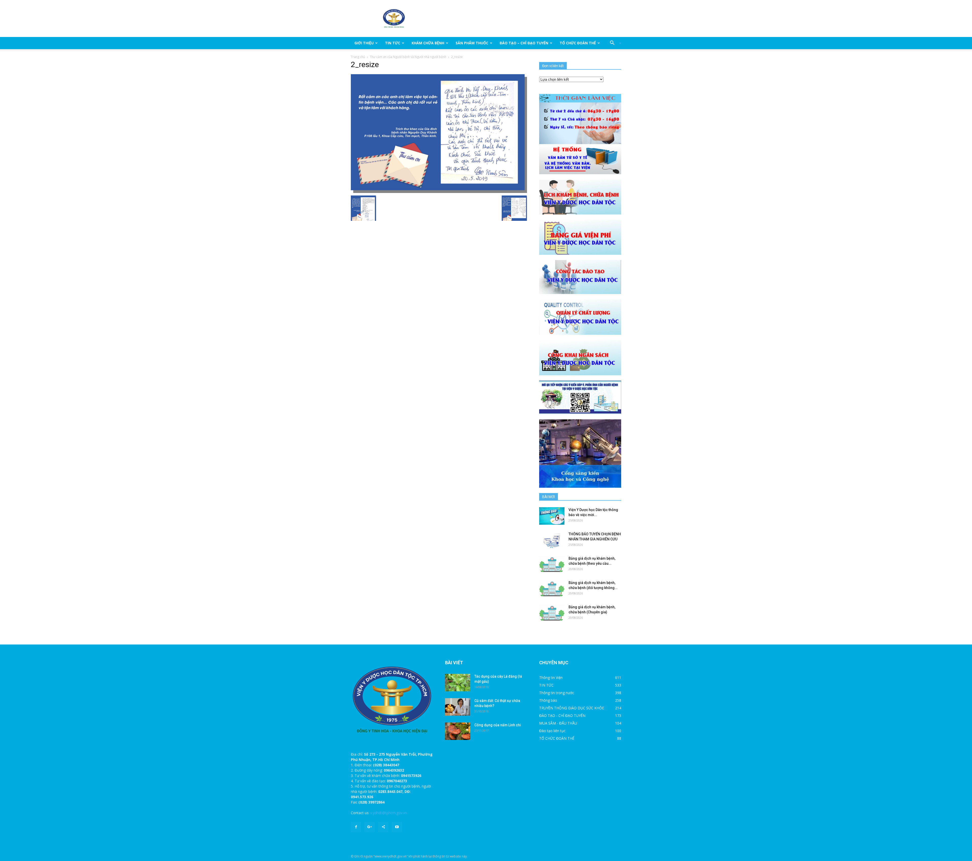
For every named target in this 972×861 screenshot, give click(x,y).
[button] (613, 43)
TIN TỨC (392, 43)
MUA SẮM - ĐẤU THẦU (558, 723)
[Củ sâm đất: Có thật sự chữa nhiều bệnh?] (457, 707)
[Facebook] (356, 827)
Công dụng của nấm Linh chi (497, 725)
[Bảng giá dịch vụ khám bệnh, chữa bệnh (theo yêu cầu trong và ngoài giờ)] (551, 564)
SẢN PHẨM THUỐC (472, 43)
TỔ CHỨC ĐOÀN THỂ (578, 43)
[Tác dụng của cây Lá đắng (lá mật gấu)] (457, 682)
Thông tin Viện (551, 677)
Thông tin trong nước (556, 692)
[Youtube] (397, 827)
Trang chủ (358, 57)
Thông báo (548, 700)
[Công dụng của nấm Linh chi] (457, 731)
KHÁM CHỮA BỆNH (428, 43)
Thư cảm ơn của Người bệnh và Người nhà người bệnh (408, 57)
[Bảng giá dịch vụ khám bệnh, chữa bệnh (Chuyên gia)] (551, 613)
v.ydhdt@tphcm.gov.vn (388, 812)
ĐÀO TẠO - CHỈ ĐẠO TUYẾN (562, 715)
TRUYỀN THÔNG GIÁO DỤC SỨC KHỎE (571, 708)
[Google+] (369, 827)
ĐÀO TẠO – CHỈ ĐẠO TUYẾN (524, 43)
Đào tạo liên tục (552, 730)
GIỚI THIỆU (364, 43)
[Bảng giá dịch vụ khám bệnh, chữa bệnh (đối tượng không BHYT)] (551, 589)
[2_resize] (439, 133)
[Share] (383, 827)
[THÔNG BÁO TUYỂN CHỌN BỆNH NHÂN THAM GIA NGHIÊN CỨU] (551, 540)
